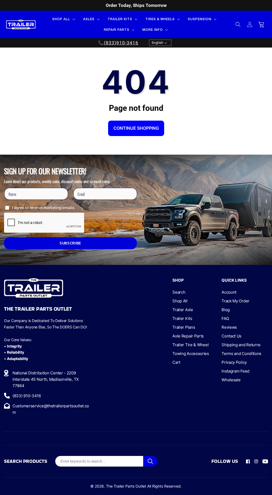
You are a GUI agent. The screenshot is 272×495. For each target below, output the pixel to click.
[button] (63, 19)
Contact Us (231, 336)
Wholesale (231, 380)
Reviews (229, 327)
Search (178, 292)
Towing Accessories (190, 354)
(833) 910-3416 (26, 395)
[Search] (150, 461)
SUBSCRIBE (70, 243)
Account (229, 292)
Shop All (180, 301)
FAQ (225, 318)
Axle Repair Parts (188, 336)
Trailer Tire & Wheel (190, 345)
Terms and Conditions (241, 354)
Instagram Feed (235, 371)
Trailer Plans (183, 327)
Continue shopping (136, 128)
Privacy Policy (234, 362)
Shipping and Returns (241, 345)
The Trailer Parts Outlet (126, 486)
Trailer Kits (182, 318)
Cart (176, 362)
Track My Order (235, 301)
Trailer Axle (182, 310)
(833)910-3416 (121, 42)
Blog (226, 310)
